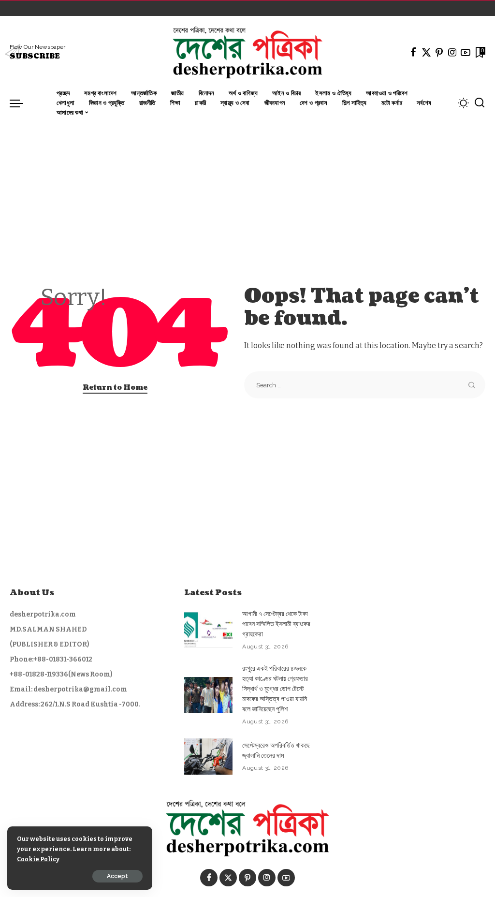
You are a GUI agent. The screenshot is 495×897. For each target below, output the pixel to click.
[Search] (479, 103)
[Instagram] (452, 52)
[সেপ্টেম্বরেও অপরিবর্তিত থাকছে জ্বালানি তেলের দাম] (208, 756)
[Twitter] (426, 52)
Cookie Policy (38, 859)
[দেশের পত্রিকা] (247, 52)
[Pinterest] (439, 52)
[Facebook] (413, 52)
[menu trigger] (21, 103)
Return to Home (115, 387)
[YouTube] (465, 52)
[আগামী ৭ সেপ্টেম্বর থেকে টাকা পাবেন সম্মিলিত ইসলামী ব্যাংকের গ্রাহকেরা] (208, 630)
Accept (117, 876)
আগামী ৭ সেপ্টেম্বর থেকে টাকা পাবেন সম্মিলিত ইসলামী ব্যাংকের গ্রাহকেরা (276, 624)
